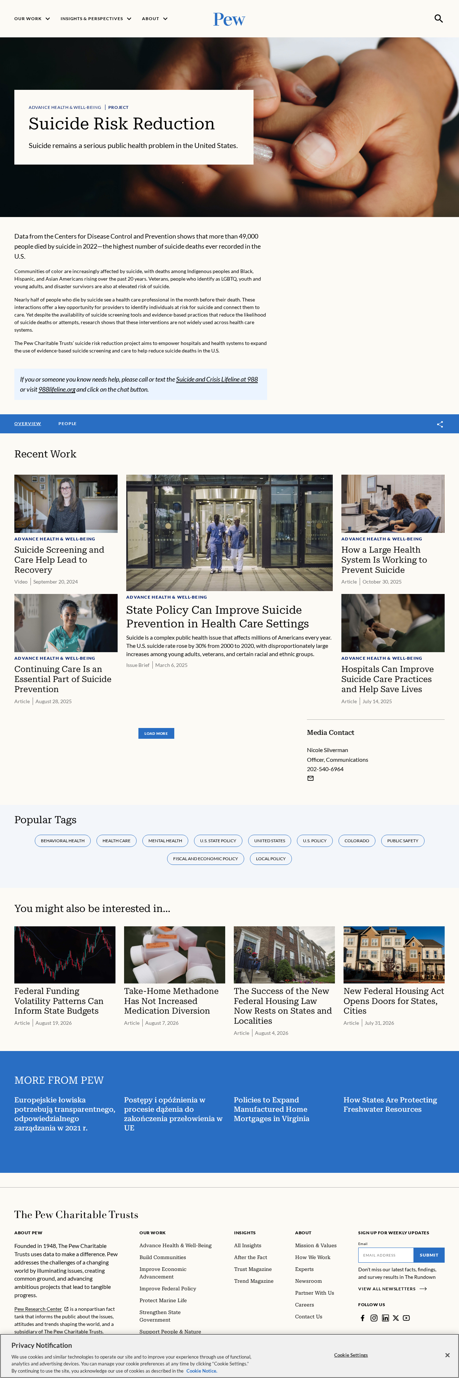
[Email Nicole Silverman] (310, 778)
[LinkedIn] (385, 1318)
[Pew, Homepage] (229, 18)
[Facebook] (362, 1318)
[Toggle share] (440, 424)
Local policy (271, 858)
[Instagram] (374, 1318)
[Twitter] (396, 1318)
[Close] (447, 1355)
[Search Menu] (439, 18)
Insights (245, 1232)
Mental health (165, 840)
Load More (156, 733)
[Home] (76, 1214)
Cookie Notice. (201, 1370)
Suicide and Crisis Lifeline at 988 (217, 379)
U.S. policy (315, 840)
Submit (429, 1255)
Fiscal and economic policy (205, 858)
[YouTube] (406, 1318)
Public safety (402, 840)
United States (269, 840)
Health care (117, 840)
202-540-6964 (325, 768)
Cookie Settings (351, 1355)
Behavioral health (63, 840)
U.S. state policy (218, 840)
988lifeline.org (56, 389)
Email (363, 1243)
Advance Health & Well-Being (65, 107)
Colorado (357, 840)
